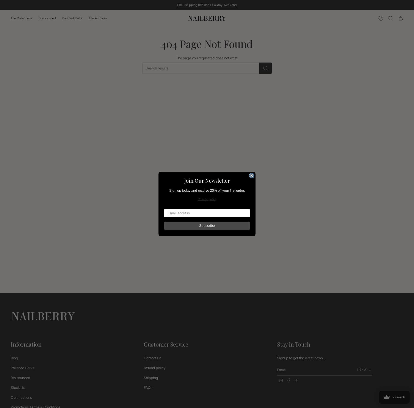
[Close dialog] (251, 175)
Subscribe (207, 226)
